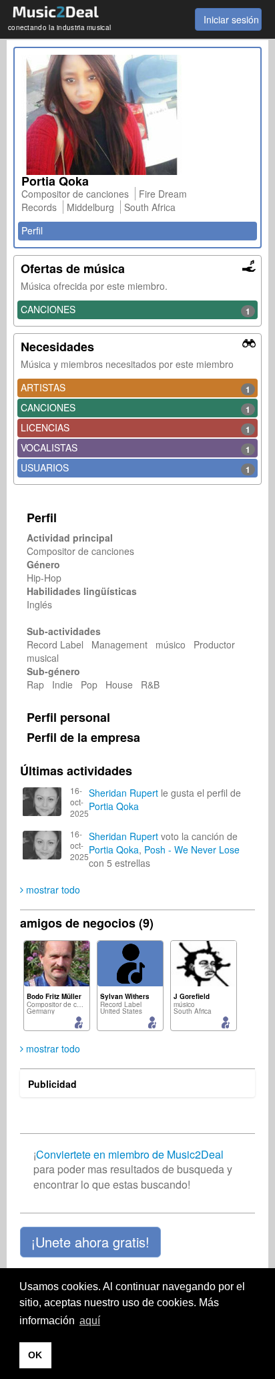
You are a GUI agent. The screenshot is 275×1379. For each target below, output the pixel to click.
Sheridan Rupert (123, 792)
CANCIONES (135, 310)
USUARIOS (135, 468)
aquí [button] (89, 1320)
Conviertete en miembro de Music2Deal (130, 1154)
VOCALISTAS (135, 448)
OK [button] (35, 1355)
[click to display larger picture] (137, 115)
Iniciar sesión (231, 19)
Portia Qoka (114, 806)
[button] (90, 1242)
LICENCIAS (135, 428)
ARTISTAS (135, 388)
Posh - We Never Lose (192, 849)
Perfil (32, 230)
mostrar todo (51, 889)
